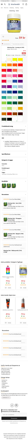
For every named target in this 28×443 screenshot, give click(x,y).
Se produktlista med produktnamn (18, 43)
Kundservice (4, 380)
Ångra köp (4, 387)
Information (24, 1)
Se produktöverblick (6, 43)
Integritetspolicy (5, 386)
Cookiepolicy (5, 383)
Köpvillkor (4, 381)
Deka (3, 165)
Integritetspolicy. (14, 423)
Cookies (3, 384)
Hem (2, 7)
